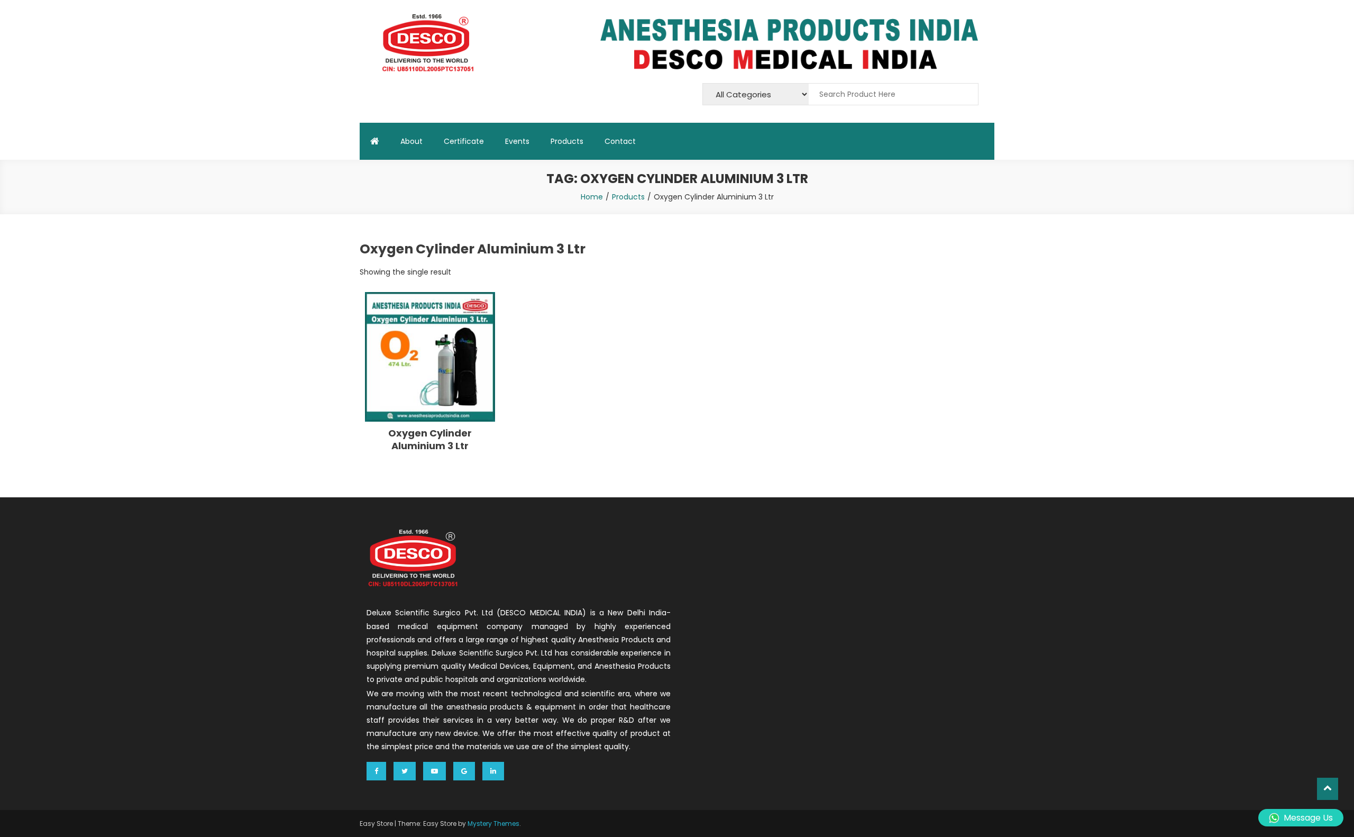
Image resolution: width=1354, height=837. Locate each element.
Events (517, 141)
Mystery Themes (493, 823)
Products (567, 141)
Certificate (464, 141)
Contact (620, 141)
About (411, 141)
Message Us (1308, 818)
